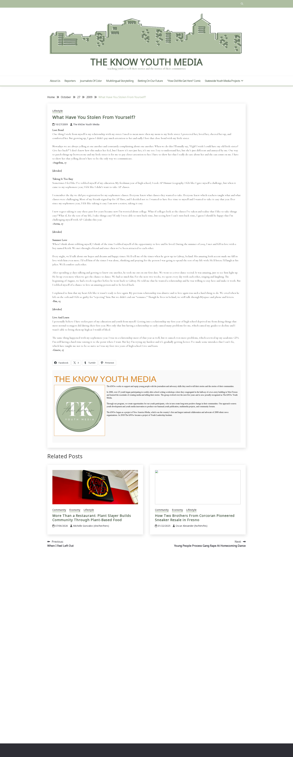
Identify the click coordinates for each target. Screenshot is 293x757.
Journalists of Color (91, 81)
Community (59, 509)
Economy (74, 509)
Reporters (70, 81)
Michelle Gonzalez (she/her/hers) (91, 525)
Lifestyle (57, 110)
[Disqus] (146, 598)
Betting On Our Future (150, 81)
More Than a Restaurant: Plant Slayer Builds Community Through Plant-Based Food (91, 517)
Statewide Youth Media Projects (222, 81)
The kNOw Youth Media (146, 62)
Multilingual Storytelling (119, 81)
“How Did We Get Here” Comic (184, 81)
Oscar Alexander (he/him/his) (191, 525)
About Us (55, 81)
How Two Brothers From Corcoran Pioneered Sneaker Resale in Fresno (195, 517)
